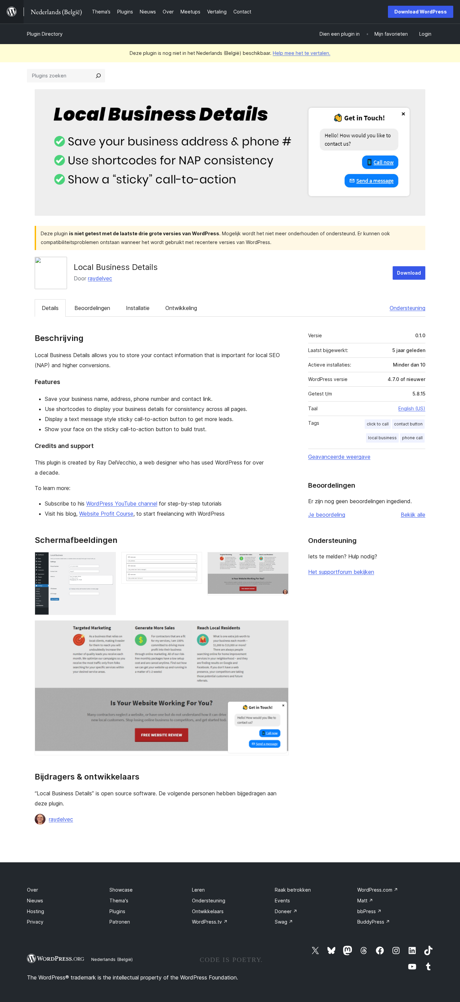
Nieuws (35, 900)
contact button (408, 423)
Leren (198, 890)
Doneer (286, 911)
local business (382, 437)
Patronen (119, 922)
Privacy (35, 922)
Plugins (117, 911)
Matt (365, 900)
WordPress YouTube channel (121, 503)
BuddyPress (373, 922)
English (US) (411, 408)
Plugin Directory (45, 34)
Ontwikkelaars (208, 911)
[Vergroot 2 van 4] (193, 561)
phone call (412, 437)
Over (32, 890)
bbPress (369, 911)
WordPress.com (377, 890)
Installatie (138, 308)
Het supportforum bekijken (341, 571)
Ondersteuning (407, 308)
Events (282, 900)
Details (50, 308)
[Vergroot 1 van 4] (106, 561)
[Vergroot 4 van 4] (279, 629)
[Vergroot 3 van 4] (279, 561)
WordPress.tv (210, 922)
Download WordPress (420, 11)
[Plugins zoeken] (98, 75)
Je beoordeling (326, 514)
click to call (378, 423)
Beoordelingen (92, 308)
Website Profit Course (106, 513)
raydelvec (100, 278)
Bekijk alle (413, 514)
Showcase (121, 890)
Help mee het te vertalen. (301, 53)
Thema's (118, 900)
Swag (284, 922)
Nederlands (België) (112, 959)
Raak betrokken (293, 890)
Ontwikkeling (181, 308)
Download (409, 273)
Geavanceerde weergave (339, 456)
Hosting (35, 911)
